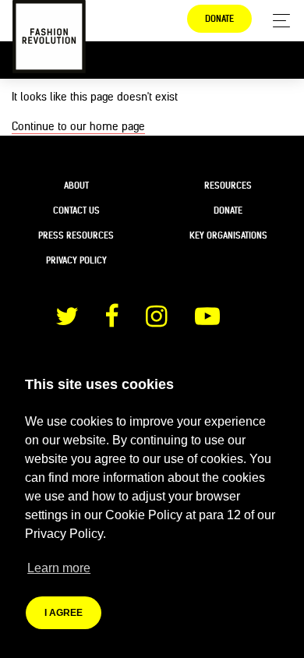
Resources (228, 185)
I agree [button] (63, 612)
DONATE (219, 18)
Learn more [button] (58, 568)
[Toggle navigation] (277, 20)
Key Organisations (228, 235)
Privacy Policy (76, 260)
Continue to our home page (78, 126)
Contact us (76, 210)
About (76, 185)
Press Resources (76, 235)
